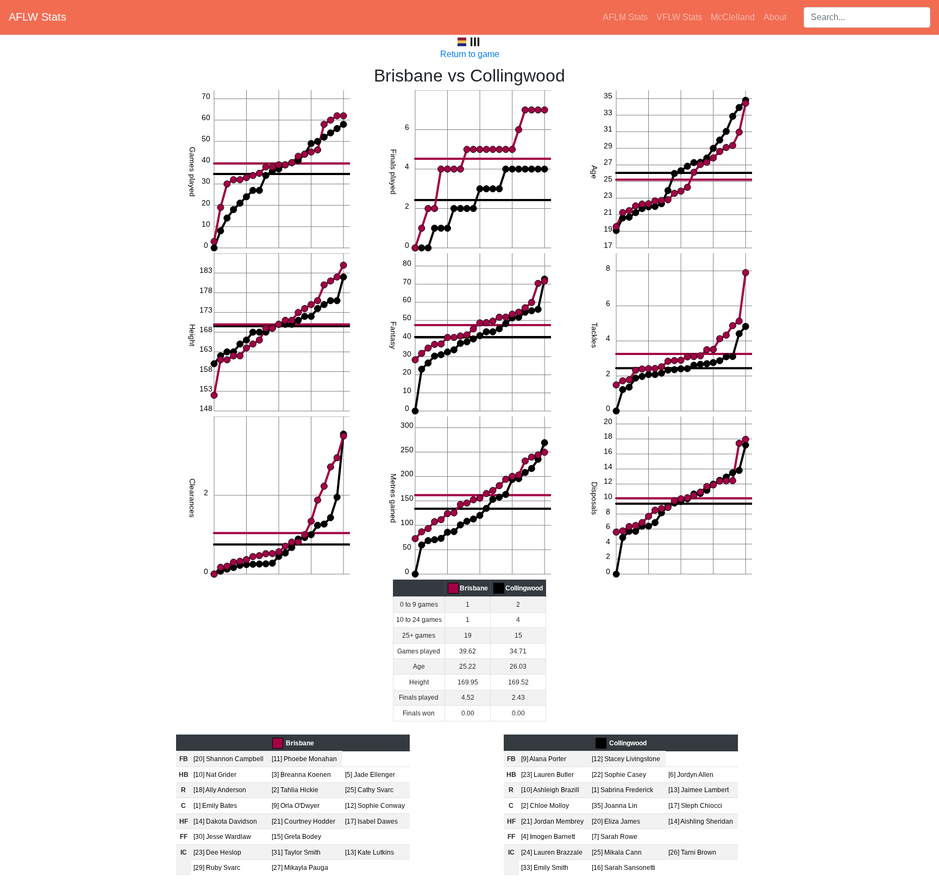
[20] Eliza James (616, 821)
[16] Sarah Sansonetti (623, 867)
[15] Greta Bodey (296, 837)
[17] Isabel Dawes (371, 821)
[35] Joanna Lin (614, 806)
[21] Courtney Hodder (303, 821)
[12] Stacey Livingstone (626, 759)
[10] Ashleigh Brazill (550, 790)
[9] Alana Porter (543, 759)
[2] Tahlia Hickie (295, 790)
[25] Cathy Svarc (369, 790)
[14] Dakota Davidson (225, 821)
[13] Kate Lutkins (369, 852)
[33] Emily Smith (544, 867)
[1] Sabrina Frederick (622, 790)
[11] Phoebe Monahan (304, 759)
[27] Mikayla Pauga (300, 867)
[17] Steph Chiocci (695, 806)
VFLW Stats (679, 17)
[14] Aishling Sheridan (700, 821)
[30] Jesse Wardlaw (222, 837)
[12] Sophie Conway (375, 806)
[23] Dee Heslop (217, 852)
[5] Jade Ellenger (370, 775)
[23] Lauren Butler (547, 775)
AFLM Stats (625, 17)
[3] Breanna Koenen (301, 775)
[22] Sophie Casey (619, 775)
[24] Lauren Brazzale (552, 852)
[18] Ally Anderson (219, 790)
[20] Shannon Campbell (228, 759)
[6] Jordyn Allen (690, 775)
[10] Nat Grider (214, 775)
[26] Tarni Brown (692, 852)
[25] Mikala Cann (617, 852)
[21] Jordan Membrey (552, 821)
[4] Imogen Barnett (548, 837)
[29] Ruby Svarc (216, 867)
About (774, 17)
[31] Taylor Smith (296, 852)
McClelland (733, 17)
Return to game (469, 54)
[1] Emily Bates (215, 806)
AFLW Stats (37, 17)
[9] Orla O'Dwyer (296, 806)
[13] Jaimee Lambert (698, 790)
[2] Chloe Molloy (545, 806)
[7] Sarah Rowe (614, 837)
